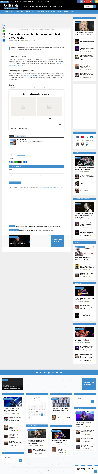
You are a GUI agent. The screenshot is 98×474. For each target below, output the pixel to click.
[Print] (3, 37)
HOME (26, 6)
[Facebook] (3, 24)
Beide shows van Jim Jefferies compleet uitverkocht (43, 29)
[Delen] (3, 40)
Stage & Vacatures (50, 11)
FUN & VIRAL (52, 6)
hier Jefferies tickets (29, 75)
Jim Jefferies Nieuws (40, 230)
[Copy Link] (3, 28)
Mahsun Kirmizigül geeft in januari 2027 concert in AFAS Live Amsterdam (87, 75)
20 (37, 412)
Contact (55, 470)
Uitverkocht (51, 230)
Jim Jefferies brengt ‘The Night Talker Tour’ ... (17, 244)
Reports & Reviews (8, 11)
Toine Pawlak (85, 426)
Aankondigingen (26, 29)
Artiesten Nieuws (82, 471)
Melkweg (47, 1)
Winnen (59, 11)
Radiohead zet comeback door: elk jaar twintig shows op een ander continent (84, 215)
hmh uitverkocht (39, 226)
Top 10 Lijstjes (40, 11)
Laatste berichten (21, 136)
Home (20, 29)
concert (19, 1)
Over (12, 136)
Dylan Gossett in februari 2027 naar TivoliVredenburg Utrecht (87, 48)
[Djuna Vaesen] (13, 145)
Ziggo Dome (40, 1)
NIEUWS (32, 6)
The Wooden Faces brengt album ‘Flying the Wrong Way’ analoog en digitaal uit (87, 266)
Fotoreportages (19, 11)
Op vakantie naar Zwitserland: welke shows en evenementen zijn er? (15, 443)
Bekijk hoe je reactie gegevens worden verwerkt (49, 187)
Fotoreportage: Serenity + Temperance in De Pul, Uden (87, 432)
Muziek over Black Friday (86, 189)
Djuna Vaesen (19, 40)
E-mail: (39, 176)
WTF (33, 11)
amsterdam (13, 1)
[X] (3, 34)
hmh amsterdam (31, 226)
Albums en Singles (79, 247)
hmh (26, 226)
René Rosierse (86, 269)
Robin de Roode (85, 261)
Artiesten (72, 11)
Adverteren (65, 11)
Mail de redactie (21, 155)
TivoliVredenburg (27, 1)
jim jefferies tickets (54, 226)
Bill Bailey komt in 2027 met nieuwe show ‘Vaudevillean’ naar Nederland (36, 441)
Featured (78, 413)
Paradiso (34, 1)
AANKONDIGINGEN (41, 6)
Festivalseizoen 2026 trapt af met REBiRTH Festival (14, 427)
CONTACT (60, 6)
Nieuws (47, 230)
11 (31, 409)
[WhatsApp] (3, 31)
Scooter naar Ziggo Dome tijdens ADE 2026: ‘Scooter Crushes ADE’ (11, 410)
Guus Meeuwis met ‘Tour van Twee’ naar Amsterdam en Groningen (87, 224)
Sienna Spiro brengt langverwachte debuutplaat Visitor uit (87, 307)
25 (31, 414)
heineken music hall (20, 226)
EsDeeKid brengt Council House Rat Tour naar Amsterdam (86, 66)
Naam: (10, 176)
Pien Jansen (12, 242)
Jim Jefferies (46, 226)
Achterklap (27, 11)
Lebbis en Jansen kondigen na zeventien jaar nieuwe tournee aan (39, 451)
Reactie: (11, 169)
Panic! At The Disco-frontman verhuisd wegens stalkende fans (11, 387)
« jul (29, 419)
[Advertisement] (36, 208)
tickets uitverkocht (22, 228)
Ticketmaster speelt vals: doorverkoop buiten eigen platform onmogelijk (86, 233)
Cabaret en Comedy (31, 230)
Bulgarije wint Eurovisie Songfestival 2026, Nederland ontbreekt (15, 419)
